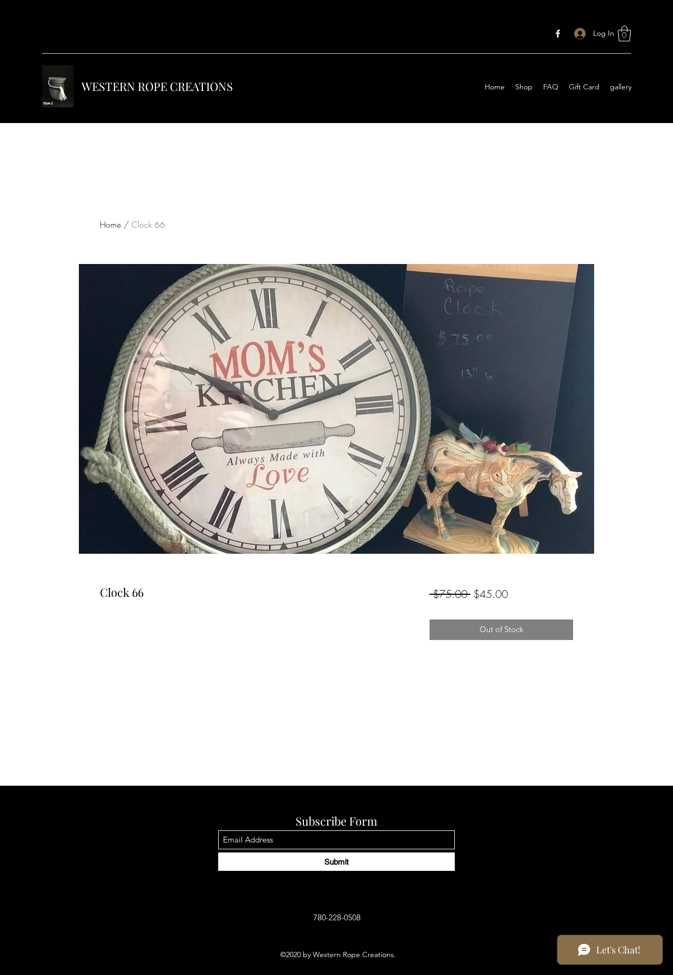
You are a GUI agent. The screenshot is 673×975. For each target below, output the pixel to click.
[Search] (583, 64)
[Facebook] (558, 33)
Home (110, 224)
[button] (624, 34)
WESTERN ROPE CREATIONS (157, 86)
